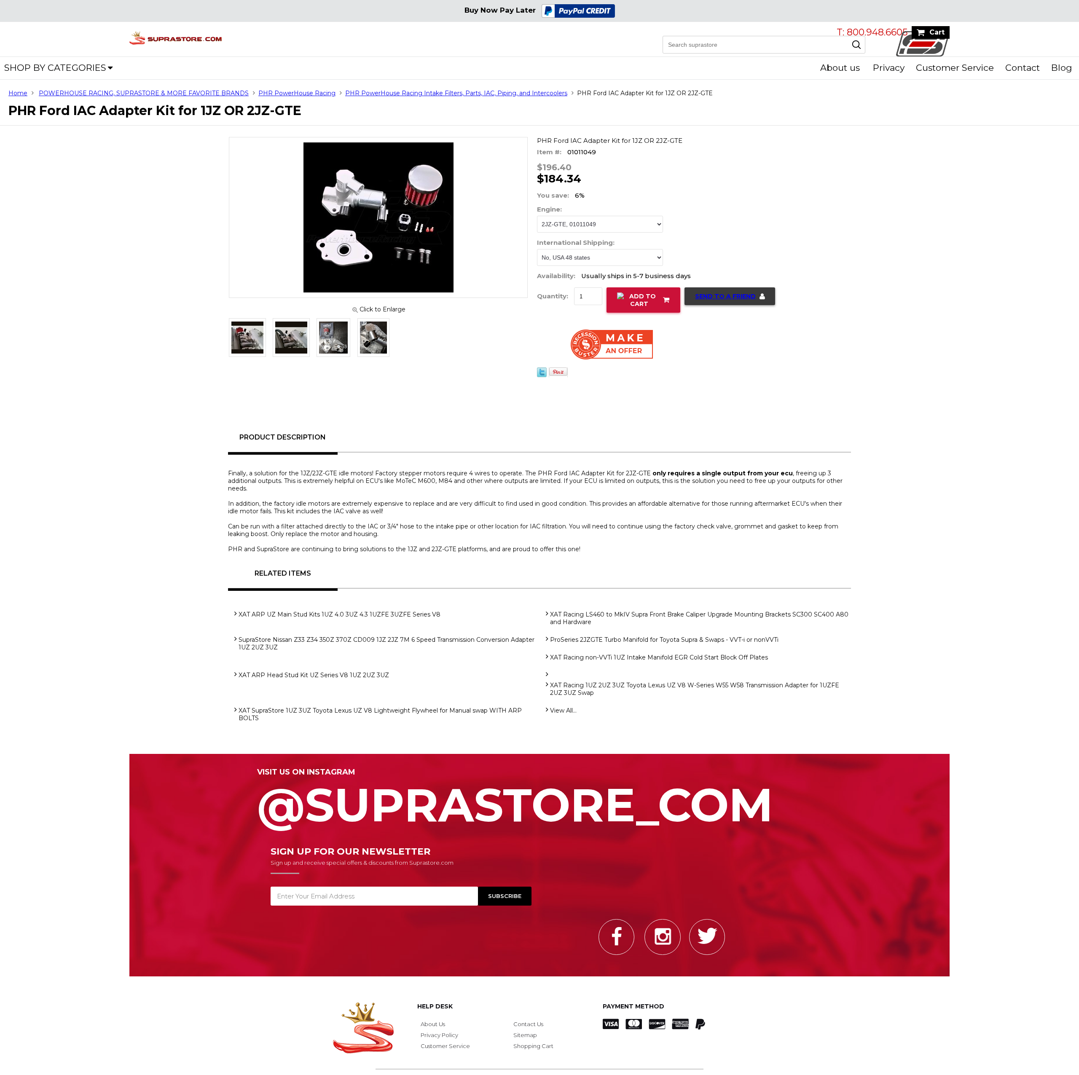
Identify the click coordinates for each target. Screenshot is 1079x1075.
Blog (1061, 67)
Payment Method (633, 1006)
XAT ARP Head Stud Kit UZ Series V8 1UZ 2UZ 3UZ (314, 675)
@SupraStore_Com (515, 800)
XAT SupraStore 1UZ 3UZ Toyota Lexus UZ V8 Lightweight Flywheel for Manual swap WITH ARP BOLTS (380, 714)
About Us (433, 1024)
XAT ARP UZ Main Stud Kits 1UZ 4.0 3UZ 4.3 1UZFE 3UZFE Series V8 (339, 614)
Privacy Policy (439, 1035)
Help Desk (435, 1006)
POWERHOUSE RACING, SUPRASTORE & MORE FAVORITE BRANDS (144, 93)
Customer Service (955, 67)
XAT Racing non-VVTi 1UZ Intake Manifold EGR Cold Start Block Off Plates (659, 657)
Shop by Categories (55, 67)
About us (840, 67)
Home (17, 93)
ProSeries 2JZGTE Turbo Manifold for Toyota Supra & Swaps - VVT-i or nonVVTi (664, 639)
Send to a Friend (725, 296)
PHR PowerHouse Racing (297, 93)
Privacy (889, 67)
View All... (563, 710)
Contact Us (528, 1024)
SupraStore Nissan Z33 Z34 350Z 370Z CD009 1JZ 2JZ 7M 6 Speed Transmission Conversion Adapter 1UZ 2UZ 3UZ (386, 643)
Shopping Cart (533, 1046)
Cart (937, 32)
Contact (1022, 67)
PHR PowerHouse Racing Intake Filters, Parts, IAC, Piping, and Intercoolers (456, 93)
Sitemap (525, 1035)
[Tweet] (542, 380)
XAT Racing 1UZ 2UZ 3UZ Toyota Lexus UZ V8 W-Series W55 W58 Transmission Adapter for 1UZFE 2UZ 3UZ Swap (694, 689)
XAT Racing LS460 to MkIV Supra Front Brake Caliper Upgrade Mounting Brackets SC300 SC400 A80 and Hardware (699, 618)
